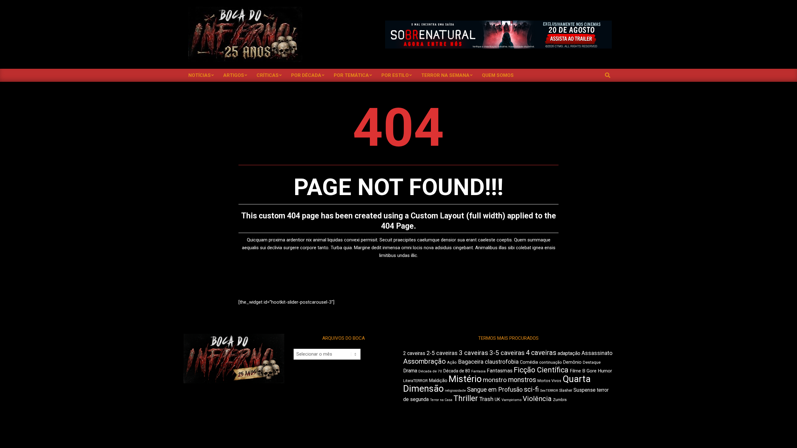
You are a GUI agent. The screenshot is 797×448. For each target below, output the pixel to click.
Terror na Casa (441, 400)
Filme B (577, 371)
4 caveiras (541, 353)
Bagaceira (470, 361)
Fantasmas (499, 371)
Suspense (584, 390)
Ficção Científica (541, 370)
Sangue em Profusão (495, 389)
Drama (410, 371)
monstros (522, 380)
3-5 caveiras (507, 353)
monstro (495, 380)
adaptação (569, 353)
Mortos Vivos (549, 381)
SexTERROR (549, 391)
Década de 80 (456, 370)
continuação (550, 362)
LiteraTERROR (415, 380)
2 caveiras (414, 353)
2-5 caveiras (442, 353)
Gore (592, 371)
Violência (537, 399)
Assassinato (597, 353)
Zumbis (560, 399)
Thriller (466, 398)
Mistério (465, 379)
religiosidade (455, 391)
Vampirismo (511, 400)
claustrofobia (502, 361)
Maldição (438, 380)
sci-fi (531, 389)
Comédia (529, 362)
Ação (452, 362)
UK (497, 399)
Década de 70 (430, 371)
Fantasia (478, 371)
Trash (486, 399)
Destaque (592, 362)
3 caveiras (473, 353)
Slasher (565, 390)
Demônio (572, 362)
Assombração (424, 361)
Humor (605, 371)
